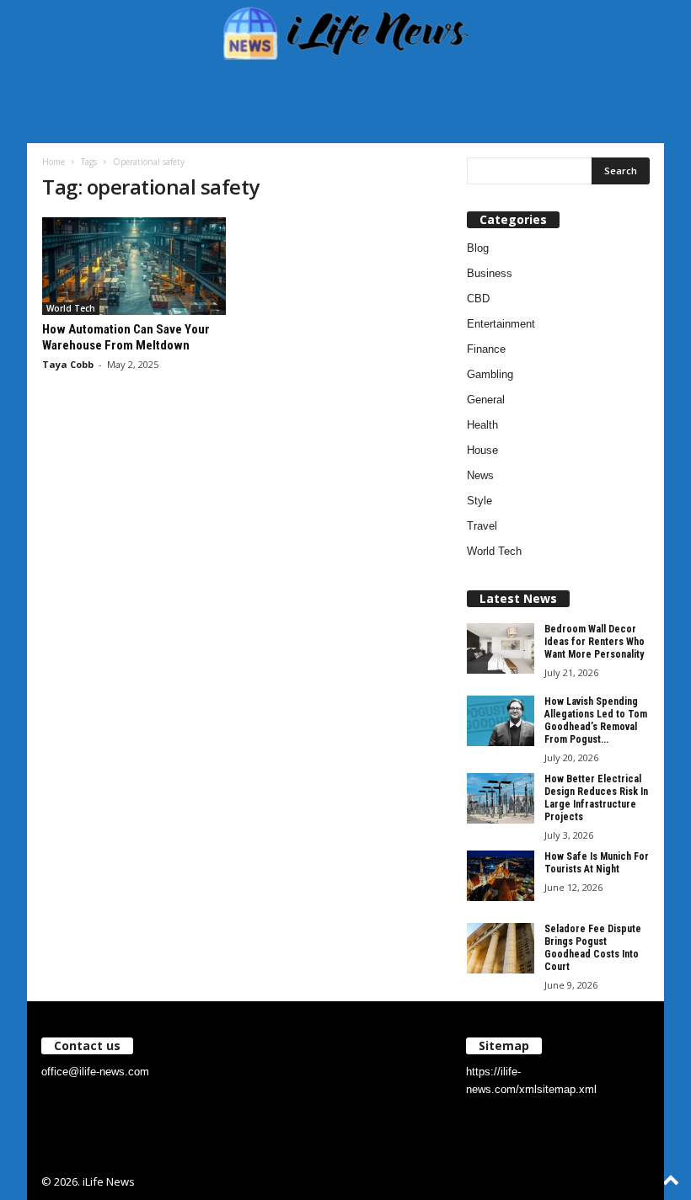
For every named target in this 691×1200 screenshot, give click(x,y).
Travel (482, 526)
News (480, 475)
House (482, 450)
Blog (478, 248)
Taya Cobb (68, 364)
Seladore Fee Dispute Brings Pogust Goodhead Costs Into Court (592, 948)
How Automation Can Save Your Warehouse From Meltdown (126, 337)
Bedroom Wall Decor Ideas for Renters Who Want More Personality (594, 641)
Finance (486, 349)
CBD (478, 298)
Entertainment (501, 323)
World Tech (70, 308)
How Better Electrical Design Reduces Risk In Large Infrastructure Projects (596, 798)
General (486, 399)
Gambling (490, 374)
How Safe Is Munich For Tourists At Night (596, 863)
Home (53, 162)
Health (482, 425)
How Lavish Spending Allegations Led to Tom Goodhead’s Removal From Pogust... (595, 720)
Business (489, 273)
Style (479, 500)
